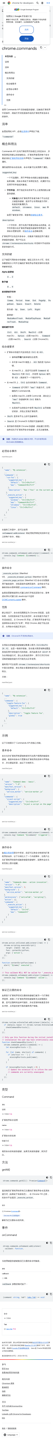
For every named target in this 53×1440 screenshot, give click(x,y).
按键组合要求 (36, 215)
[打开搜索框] (37, 2)
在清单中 (25, 131)
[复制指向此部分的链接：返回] (7, 1204)
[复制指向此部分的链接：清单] (10, 124)
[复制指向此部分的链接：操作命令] (14, 568)
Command (41, 1180)
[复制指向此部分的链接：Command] (16, 1097)
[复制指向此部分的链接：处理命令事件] (19, 451)
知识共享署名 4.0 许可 (40, 1342)
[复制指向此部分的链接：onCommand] (19, 1235)
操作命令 (29, 231)
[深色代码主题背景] (45, 464)
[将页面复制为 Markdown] (41, 47)
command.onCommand (30, 587)
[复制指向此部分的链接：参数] (7, 1268)
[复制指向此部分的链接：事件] (10, 1227)
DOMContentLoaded (11, 600)
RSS (3, 1418)
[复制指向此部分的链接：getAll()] (12, 1169)
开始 (27, 38)
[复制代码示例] (49, 464)
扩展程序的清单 (17, 158)
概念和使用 (9, 853)
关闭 (27, 29)
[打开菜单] (3, 3)
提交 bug (5, 1368)
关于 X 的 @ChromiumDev (12, 1406)
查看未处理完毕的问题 (10, 1372)
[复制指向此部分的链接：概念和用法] (19, 144)
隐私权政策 (12, 1428)
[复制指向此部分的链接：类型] (10, 1089)
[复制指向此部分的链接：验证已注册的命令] (24, 990)
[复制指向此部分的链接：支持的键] (14, 254)
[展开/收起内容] (15, 57)
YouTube (5, 1410)
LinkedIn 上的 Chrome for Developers (16, 1414)
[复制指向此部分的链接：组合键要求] (16, 346)
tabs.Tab (9, 1329)
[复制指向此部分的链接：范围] (9, 607)
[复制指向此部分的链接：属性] (7, 1104)
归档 (3, 1391)
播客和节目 (6, 1395)
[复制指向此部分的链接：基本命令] (14, 750)
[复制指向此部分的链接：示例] (10, 735)
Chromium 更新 (8, 1383)
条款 (3, 1428)
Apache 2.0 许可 (31, 1345)
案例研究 (5, 1387)
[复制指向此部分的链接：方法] (10, 1162)
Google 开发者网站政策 (20, 1348)
